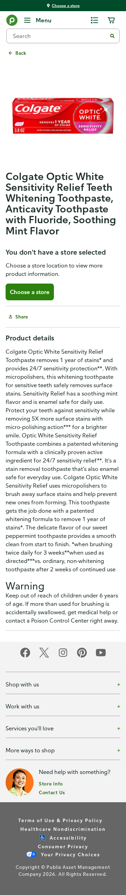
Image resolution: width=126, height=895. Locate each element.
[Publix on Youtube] (100, 656)
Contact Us (52, 792)
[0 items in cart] (111, 20)
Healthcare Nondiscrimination (63, 829)
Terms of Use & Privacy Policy (60, 820)
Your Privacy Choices (69, 854)
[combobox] (59, 36)
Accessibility (67, 838)
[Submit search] (112, 36)
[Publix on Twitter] (44, 656)
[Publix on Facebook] (25, 656)
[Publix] (12, 22)
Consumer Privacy (63, 846)
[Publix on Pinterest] (82, 656)
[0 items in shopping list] (94, 20)
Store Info (51, 784)
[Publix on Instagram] (63, 656)
